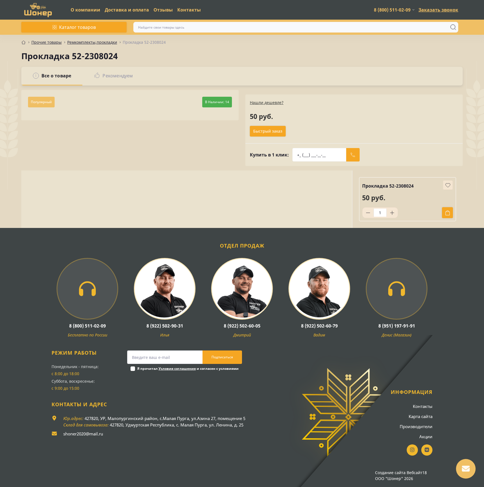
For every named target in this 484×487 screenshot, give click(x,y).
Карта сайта (420, 416)
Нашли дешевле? (266, 102)
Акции (425, 436)
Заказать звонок (438, 10)
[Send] (353, 154)
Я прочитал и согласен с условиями (188, 368)
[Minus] (368, 213)
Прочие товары (46, 42)
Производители (416, 426)
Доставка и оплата (127, 10)
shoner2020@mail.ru (83, 434)
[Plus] (392, 213)
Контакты (189, 10)
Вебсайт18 (417, 472)
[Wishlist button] (448, 185)
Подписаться (222, 357)
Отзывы (163, 10)
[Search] (453, 27)
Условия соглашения (177, 368)
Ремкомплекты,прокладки (92, 42)
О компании (85, 10)
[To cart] (447, 212)
